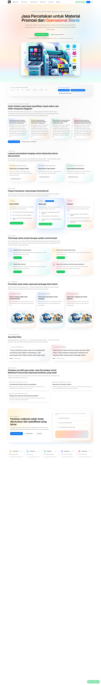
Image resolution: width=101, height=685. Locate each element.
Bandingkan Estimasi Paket (65, 93)
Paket (18, 89)
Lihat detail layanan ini (16, 178)
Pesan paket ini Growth (46, 224)
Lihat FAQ (39, 433)
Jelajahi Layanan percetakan (57, 34)
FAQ (46, 89)
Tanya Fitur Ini (18, 257)
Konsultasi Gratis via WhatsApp (29, 141)
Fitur (23, 89)
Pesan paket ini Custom (75, 225)
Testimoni (35, 89)
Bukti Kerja (28, 89)
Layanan (12, 89)
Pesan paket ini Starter (17, 223)
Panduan (41, 89)
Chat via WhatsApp (81, 2)
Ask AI (88, 2)
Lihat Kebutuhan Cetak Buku (77, 90)
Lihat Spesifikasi (29, 433)
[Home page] (9, 2)
